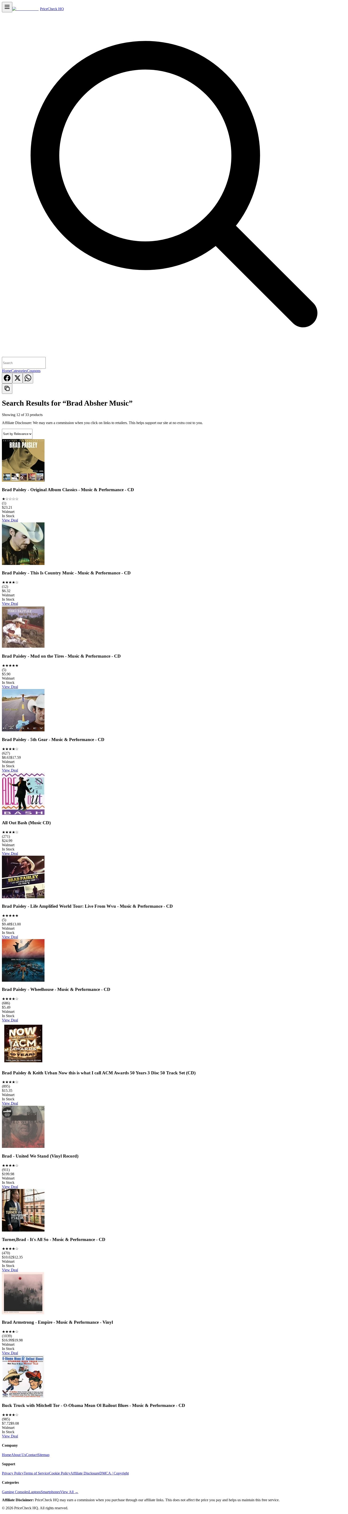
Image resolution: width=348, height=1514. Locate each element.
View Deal (10, 520)
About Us (18, 1455)
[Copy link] (7, 388)
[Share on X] (17, 378)
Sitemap (43, 1455)
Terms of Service (36, 1473)
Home (6, 371)
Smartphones (50, 1492)
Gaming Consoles (15, 1492)
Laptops (35, 1492)
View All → (69, 1492)
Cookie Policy (59, 1473)
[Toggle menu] (7, 7)
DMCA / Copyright (114, 1473)
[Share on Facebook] (7, 378)
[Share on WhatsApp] (28, 378)
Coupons (33, 371)
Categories (19, 371)
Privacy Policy (13, 1473)
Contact (31, 1455)
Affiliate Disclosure (84, 1473)
